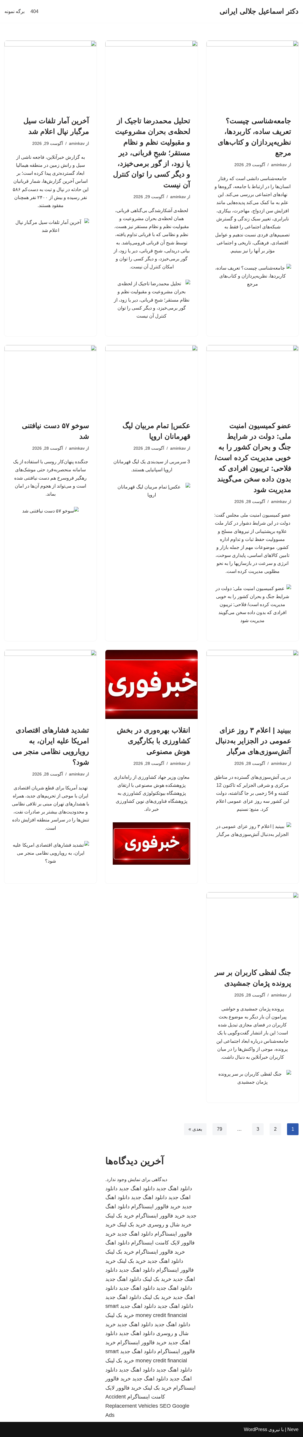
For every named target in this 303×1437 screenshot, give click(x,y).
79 (219, 1129)
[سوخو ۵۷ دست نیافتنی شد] (50, 379)
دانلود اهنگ (117, 1243)
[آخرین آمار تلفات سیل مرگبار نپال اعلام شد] (50, 75)
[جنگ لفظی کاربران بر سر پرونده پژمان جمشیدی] (253, 926)
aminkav (279, 164)
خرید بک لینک (119, 1216)
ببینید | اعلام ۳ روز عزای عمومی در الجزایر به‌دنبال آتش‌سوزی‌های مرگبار (253, 740)
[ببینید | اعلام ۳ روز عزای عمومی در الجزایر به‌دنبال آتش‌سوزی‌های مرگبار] (253, 684)
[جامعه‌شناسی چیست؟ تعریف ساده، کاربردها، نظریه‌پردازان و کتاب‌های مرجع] (253, 75)
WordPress (255, 1429)
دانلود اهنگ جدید (174, 1188)
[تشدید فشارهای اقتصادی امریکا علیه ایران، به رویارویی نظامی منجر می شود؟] (50, 684)
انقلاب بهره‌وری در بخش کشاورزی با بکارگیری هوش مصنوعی (153, 740)
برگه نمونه (14, 11)
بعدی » (195, 1129)
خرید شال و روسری (169, 1225)
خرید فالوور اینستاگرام (155, 1206)
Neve (293, 1429)
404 (34, 11)
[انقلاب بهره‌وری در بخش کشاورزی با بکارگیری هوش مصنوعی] (151, 684)
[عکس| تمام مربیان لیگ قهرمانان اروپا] (151, 379)
